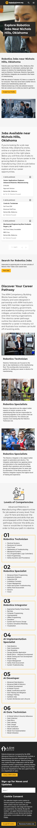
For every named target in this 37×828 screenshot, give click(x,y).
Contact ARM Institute (9, 775)
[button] (29, 2)
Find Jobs (6, 270)
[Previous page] (22, 247)
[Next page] (26, 247)
